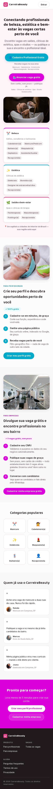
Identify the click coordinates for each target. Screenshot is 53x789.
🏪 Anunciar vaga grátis (26, 77)
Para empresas (10, 751)
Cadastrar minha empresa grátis (24, 491)
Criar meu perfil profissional (26, 708)
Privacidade (9, 772)
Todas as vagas (33, 747)
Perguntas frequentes (13, 763)
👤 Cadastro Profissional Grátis (26, 57)
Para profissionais (11, 747)
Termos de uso (10, 768)
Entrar (44, 4)
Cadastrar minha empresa (26, 717)
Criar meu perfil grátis (19, 355)
